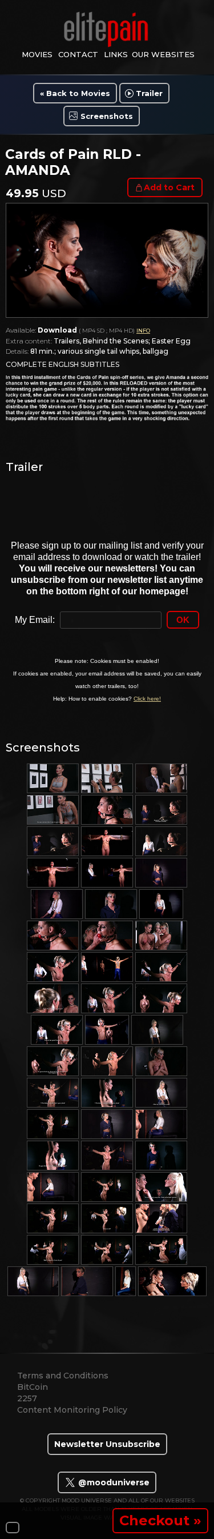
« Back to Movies (75, 93)
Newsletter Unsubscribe (107, 1444)
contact (78, 54)
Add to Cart (169, 187)
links (116, 54)
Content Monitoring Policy (72, 1410)
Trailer (149, 93)
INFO (143, 330)
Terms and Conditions (62, 1375)
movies (37, 54)
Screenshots (106, 116)
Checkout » (160, 1520)
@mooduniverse (113, 1482)
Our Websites (163, 54)
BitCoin (32, 1387)
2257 (27, 1398)
